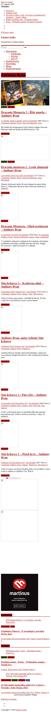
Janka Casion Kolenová (40, 639)
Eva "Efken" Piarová (39, 692)
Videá (12, 626)
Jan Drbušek (32, 121)
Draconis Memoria (29, 123)
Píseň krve (33, 465)
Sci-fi (14, 59)
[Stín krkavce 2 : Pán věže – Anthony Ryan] (9, 387)
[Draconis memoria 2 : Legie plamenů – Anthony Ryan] (25, 159)
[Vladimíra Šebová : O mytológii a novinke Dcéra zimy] (25, 622)
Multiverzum (13, 68)
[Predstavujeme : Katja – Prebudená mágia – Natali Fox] (25, 653)
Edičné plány (6, 680)
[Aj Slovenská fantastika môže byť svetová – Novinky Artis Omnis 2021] (25, 676)
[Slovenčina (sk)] (7, 478)
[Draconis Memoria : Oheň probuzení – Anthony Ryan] (10, 219)
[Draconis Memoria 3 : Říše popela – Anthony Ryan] (25, 105)
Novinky (11, 64)
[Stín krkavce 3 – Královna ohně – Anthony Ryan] (9, 276)
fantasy (32, 237)
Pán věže (36, 406)
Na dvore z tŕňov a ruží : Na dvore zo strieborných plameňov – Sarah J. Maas (25, 16)
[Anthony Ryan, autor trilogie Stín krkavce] (11, 330)
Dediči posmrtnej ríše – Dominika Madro (22, 20)
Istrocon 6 (10, 11)
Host (40, 123)
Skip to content (7, 2)
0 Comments (44, 235)
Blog (8, 66)
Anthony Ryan (15, 123)
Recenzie (11, 51)
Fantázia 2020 (11, 13)
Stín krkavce (38, 294)
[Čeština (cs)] (14, 478)
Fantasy (16, 54)
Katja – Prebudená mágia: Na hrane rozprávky (24, 22)
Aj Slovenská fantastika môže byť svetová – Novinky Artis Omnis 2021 (23, 686)
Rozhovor (26, 349)
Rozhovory (12, 61)
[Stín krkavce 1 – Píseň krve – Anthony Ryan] (9, 446)
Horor (14, 56)
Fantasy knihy (8, 37)
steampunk (5, 180)
